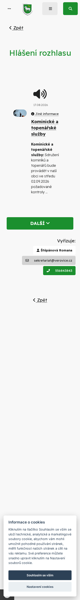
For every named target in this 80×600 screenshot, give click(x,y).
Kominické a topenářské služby (44, 128)
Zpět (17, 28)
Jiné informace (46, 114)
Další (38, 223)
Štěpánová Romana (56, 250)
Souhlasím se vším (40, 575)
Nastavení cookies (40, 586)
